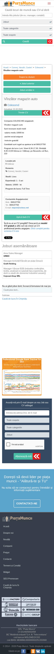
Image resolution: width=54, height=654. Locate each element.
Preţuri (6, 552)
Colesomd (13, 105)
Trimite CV (23, 112)
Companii (7, 546)
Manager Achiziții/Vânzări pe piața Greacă (23, 261)
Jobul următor (26, 90)
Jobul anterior (27, 83)
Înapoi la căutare (27, 77)
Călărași (10, 164)
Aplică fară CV (23, 217)
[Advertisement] (27, 56)
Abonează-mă (23, 456)
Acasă (6, 526)
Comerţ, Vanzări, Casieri (17, 171)
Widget (6, 572)
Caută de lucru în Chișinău (14, 299)
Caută (26, 41)
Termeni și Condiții (12, 565)
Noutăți (6, 539)
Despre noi (8, 533)
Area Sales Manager (13, 253)
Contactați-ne (26, 503)
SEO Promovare (10, 579)
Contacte (7, 559)
